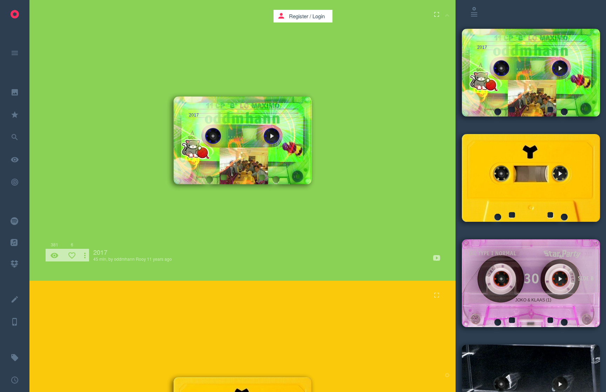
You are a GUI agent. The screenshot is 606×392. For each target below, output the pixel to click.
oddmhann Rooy (130, 259)
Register (298, 16)
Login (318, 16)
